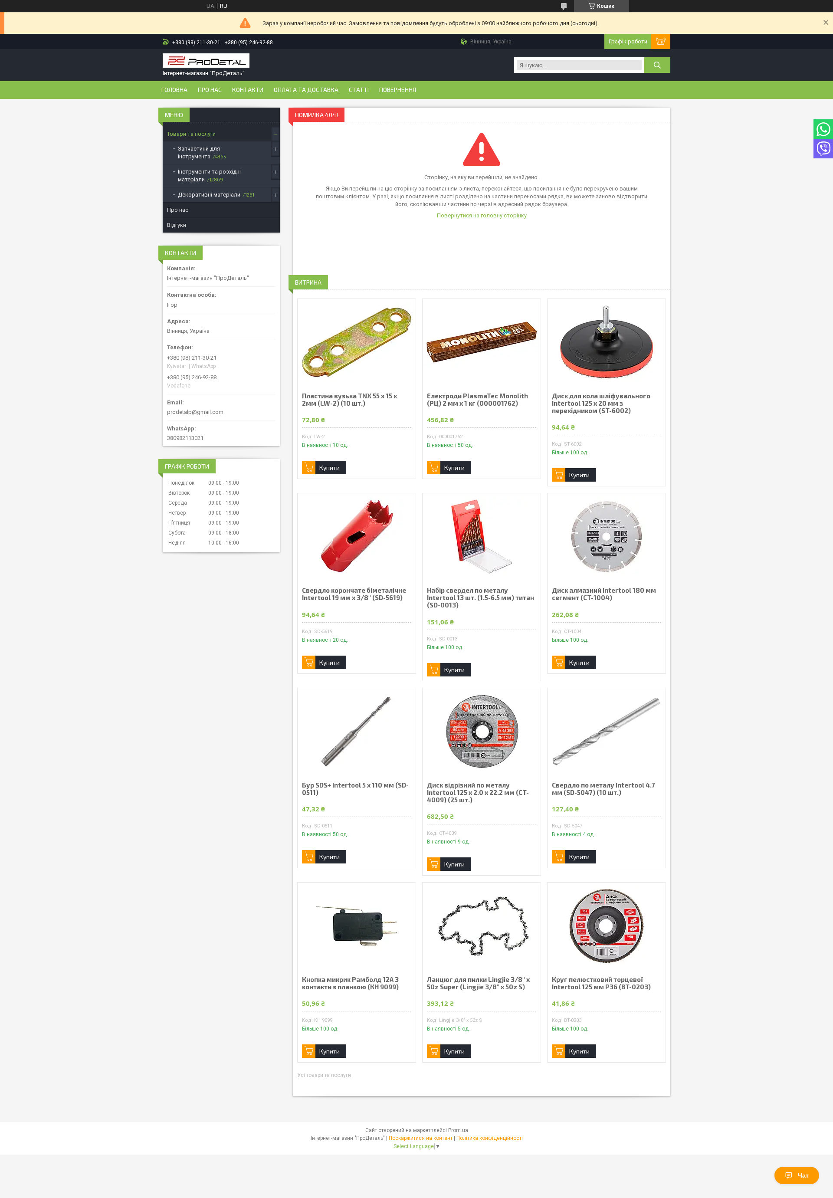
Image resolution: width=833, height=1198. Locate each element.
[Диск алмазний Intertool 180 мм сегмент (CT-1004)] (607, 536)
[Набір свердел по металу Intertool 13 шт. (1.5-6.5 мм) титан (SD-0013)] (482, 536)
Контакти (247, 90)
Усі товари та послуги (324, 1075)
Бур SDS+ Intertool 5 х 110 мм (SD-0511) (355, 788)
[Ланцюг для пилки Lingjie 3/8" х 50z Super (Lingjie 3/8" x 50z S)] (482, 926)
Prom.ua (458, 1130)
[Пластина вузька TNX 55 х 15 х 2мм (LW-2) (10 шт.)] (357, 342)
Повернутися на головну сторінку (482, 215)
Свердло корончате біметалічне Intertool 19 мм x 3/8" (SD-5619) (354, 594)
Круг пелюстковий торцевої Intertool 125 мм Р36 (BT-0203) (601, 983)
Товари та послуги (191, 134)
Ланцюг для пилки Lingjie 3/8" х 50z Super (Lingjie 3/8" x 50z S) (478, 983)
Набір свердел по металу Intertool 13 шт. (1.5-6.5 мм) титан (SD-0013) (480, 598)
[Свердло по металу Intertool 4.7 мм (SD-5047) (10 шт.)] (607, 731)
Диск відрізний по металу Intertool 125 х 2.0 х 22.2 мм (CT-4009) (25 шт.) (478, 792)
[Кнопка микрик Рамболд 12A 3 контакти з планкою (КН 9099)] (357, 926)
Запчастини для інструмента (199, 152)
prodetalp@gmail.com (195, 412)
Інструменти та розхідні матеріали (209, 175)
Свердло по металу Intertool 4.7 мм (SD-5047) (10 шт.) (603, 788)
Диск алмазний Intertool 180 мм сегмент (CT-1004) (604, 594)
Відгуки (176, 225)
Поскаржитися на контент (421, 1138)
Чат (803, 1175)
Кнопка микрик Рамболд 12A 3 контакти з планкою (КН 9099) (350, 983)
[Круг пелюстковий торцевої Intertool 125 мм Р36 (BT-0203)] (607, 926)
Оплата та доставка (306, 90)
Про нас (210, 90)
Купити (329, 467)
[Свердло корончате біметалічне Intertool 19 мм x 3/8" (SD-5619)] (357, 536)
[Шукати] (657, 65)
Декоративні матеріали (209, 194)
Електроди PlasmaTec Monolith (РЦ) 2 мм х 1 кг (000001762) (477, 399)
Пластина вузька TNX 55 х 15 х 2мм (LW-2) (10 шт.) (349, 399)
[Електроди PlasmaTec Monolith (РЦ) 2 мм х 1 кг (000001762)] (482, 342)
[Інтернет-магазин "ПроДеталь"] (206, 61)
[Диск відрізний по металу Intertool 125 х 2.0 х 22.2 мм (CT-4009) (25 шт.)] (482, 731)
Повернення (397, 90)
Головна (174, 90)
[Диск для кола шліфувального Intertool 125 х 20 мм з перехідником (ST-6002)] (607, 342)
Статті (359, 90)
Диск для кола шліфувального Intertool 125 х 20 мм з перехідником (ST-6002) (601, 403)
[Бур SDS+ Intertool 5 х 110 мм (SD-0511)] (357, 731)
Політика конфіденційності (489, 1138)
